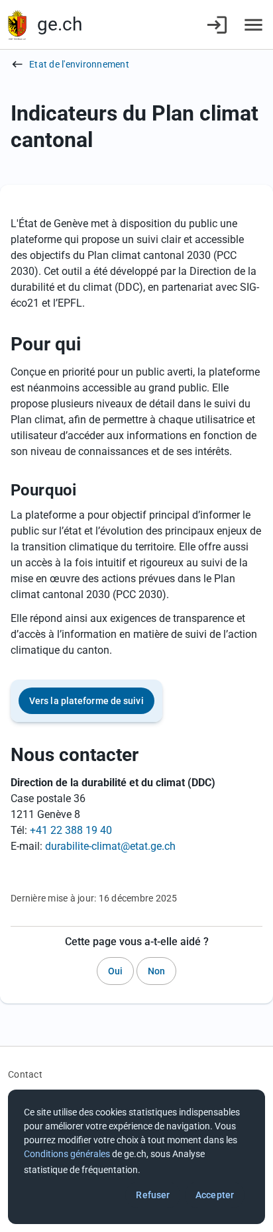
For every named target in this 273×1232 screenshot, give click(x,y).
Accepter (214, 1195)
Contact (25, 1074)
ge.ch (59, 24)
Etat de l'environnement (79, 64)
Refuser (153, 1195)
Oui (115, 971)
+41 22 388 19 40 (71, 830)
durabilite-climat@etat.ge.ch (110, 846)
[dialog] (136, 1157)
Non (156, 971)
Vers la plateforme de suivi (86, 700)
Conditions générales (67, 1154)
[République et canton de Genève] (17, 25)
